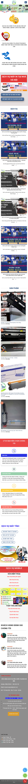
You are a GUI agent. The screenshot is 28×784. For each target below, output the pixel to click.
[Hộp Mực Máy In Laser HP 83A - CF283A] (13, 342)
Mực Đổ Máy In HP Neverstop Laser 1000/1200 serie (11, 430)
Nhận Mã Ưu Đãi (13, 713)
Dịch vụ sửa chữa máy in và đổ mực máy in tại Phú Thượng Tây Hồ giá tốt (14, 132)
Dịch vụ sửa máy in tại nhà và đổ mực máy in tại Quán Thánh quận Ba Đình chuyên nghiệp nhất (14, 275)
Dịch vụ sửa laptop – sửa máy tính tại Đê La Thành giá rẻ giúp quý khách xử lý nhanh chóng (14, 189)
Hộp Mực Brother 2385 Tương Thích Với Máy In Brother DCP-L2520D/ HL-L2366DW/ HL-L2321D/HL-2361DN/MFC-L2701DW (13, 394)
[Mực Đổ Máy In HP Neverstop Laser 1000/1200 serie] (13, 414)
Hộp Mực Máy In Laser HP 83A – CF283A (9, 357)
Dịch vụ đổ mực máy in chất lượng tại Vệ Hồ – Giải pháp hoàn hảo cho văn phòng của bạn (14, 161)
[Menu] (2, 2)
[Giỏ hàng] (26, 2)
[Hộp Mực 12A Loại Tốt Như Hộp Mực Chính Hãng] (13, 306)
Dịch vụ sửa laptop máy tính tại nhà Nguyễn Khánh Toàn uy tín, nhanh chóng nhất (14, 218)
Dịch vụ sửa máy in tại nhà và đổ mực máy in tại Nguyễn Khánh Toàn (14, 246)
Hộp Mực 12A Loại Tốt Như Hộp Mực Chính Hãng (11, 322)
